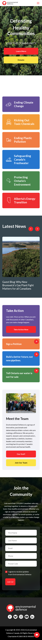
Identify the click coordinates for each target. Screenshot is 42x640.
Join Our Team (21, 463)
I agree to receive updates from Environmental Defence (19, 573)
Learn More (21, 51)
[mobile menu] (38, 3)
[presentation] (30, 229)
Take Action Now (21, 329)
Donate (21, 60)
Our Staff (21, 454)
